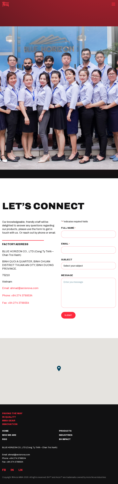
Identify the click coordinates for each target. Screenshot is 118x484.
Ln (21, 470)
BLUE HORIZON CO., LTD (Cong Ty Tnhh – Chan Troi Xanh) (29, 447)
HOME (5, 431)
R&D (4, 439)
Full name (68, 228)
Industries (65, 435)
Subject (66, 259)
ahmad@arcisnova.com (24, 288)
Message (67, 275)
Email (65, 243)
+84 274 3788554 (18, 303)
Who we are (9, 435)
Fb (4, 470)
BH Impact (65, 439)
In (12, 470)
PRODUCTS (65, 431)
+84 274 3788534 (21, 295)
